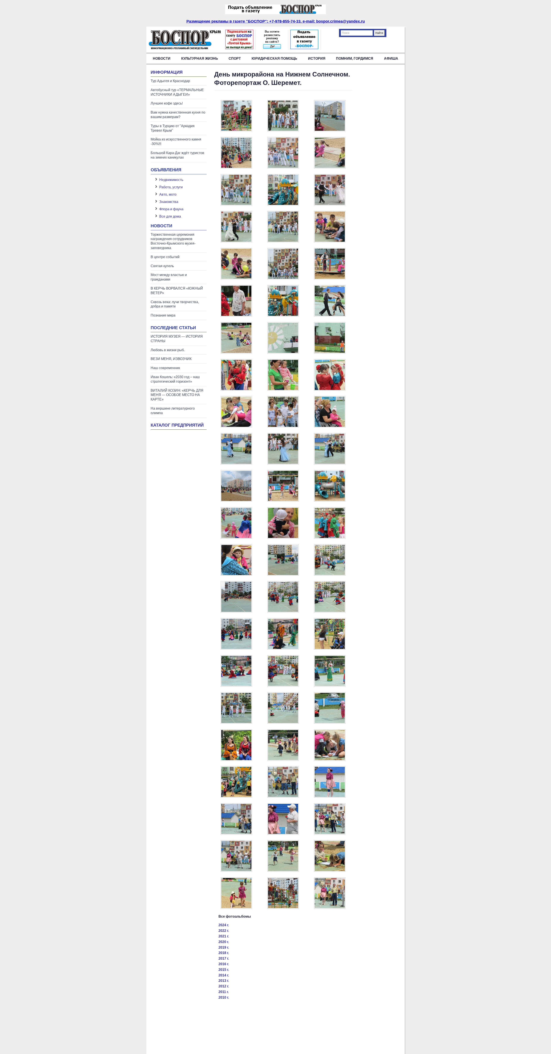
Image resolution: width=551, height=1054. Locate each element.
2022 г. (223, 930)
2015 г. (223, 969)
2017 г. (223, 958)
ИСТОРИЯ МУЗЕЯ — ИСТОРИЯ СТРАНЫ (177, 339)
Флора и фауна (171, 209)
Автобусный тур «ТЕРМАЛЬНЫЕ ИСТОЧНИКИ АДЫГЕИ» (177, 92)
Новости (161, 58)
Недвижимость (171, 180)
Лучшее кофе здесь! (167, 103)
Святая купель (162, 266)
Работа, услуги (171, 187)
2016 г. (223, 964)
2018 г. (223, 953)
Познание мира (163, 315)
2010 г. (223, 997)
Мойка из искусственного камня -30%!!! (176, 141)
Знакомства (168, 202)
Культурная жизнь (199, 58)
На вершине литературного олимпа (173, 411)
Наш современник (165, 368)
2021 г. (223, 936)
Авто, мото (167, 194)
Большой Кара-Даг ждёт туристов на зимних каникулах (177, 155)
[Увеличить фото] (236, 130)
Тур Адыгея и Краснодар (170, 81)
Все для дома (170, 216)
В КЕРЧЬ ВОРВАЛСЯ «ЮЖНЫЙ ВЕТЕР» (177, 291)
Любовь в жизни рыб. (168, 350)
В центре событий (165, 257)
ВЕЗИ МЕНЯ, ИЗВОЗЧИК (171, 359)
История (316, 58)
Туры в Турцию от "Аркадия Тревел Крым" (173, 128)
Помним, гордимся (354, 58)
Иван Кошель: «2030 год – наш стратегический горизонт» (175, 379)
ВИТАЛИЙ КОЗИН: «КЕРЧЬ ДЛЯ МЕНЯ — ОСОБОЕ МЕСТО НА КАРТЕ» (177, 395)
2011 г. (223, 992)
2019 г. (223, 947)
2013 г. (223, 980)
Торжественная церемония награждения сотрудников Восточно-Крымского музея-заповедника (173, 241)
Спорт (235, 58)
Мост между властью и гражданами (169, 277)
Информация (167, 72)
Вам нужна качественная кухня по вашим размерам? (178, 115)
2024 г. (223, 925)
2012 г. (223, 986)
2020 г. (223, 942)
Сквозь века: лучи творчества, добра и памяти (175, 304)
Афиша (391, 58)
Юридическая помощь (274, 58)
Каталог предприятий (177, 425)
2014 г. (223, 975)
